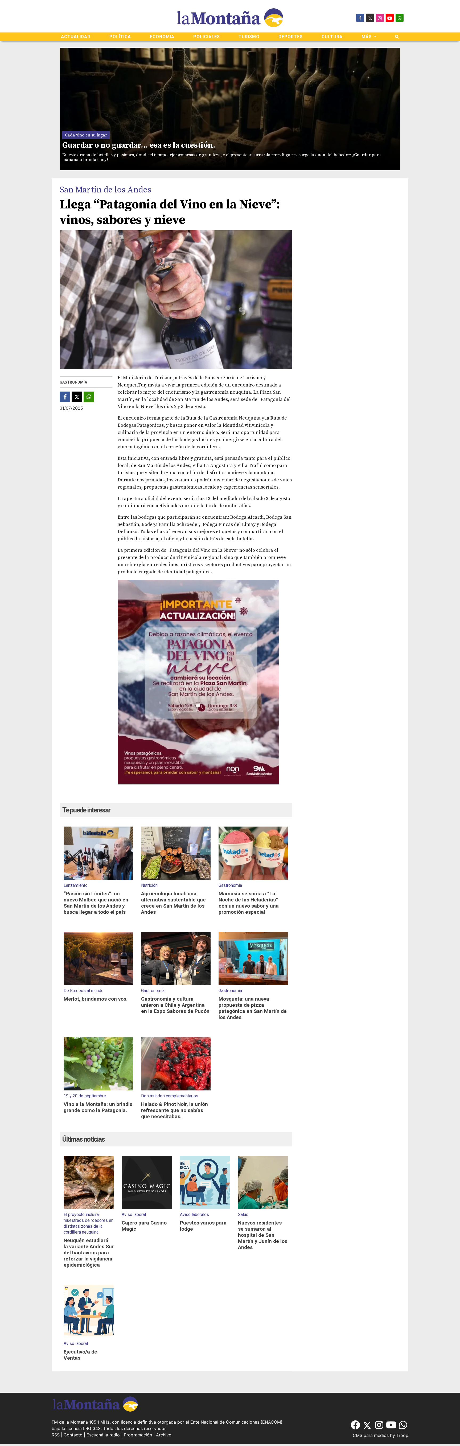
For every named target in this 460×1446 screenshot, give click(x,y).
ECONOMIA (162, 36)
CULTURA (332, 36)
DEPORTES (290, 36)
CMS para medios (371, 1435)
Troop (402, 1435)
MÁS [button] (367, 36)
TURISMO (249, 36)
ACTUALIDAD (76, 36)
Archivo (163, 1434)
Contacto (73, 1434)
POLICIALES (206, 36)
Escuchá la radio (103, 1434)
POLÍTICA (120, 36)
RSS (56, 1434)
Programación (138, 1434)
